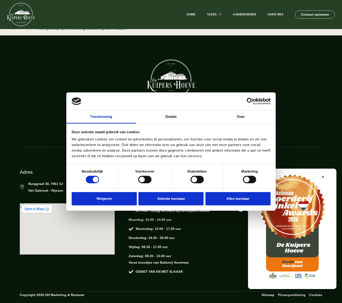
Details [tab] (171, 117)
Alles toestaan (237, 199)
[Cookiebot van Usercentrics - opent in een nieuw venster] (250, 101)
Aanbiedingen (244, 14)
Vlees (212, 14)
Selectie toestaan (171, 199)
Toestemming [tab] (101, 117)
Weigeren (104, 199)
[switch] (144, 179)
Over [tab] (241, 117)
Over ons (275, 14)
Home (191, 14)
